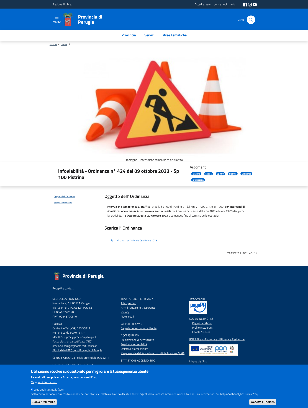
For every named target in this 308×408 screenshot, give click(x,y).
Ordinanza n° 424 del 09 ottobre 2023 (137, 240)
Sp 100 (220, 173)
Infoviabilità (198, 179)
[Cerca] (251, 19)
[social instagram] (250, 4)
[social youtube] (254, 4)
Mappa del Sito (198, 361)
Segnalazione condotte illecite (138, 328)
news (64, 44)
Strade (209, 173)
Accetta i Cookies (263, 401)
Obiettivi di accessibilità (134, 349)
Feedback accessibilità (134, 344)
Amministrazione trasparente (138, 307)
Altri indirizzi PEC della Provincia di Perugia (77, 350)
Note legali (127, 316)
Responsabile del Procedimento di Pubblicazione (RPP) (152, 353)
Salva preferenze (43, 401)
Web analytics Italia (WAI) (49, 389)
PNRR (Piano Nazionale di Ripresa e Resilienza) (217, 339)
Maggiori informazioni (44, 382)
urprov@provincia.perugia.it (80, 337)
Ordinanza (246, 173)
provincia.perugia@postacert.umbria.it (74, 346)
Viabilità (196, 173)
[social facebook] (245, 4)
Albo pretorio (128, 303)
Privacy (125, 312)
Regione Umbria (62, 4)
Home (53, 44)
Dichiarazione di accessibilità (137, 340)
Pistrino (232, 173)
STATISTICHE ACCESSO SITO (138, 360)
